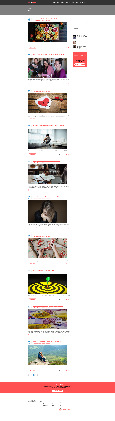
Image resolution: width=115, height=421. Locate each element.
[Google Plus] (68, 47)
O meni (77, 2)
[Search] (85, 19)
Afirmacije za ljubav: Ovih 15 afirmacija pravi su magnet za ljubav (47, 341)
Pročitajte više (32, 47)
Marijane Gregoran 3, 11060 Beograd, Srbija (65, 410)
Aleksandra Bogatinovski (37, 20)
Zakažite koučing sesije (80, 64)
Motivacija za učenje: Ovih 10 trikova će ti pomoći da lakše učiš (46, 161)
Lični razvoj (43, 20)
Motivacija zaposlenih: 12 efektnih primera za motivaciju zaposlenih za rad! (49, 54)
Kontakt (81, 2)
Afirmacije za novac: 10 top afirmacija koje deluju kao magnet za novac (48, 306)
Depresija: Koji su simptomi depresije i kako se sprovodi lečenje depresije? (49, 196)
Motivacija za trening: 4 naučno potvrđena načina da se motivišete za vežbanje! (82, 36)
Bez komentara (48, 20)
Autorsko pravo (45, 405)
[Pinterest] (66, 47)
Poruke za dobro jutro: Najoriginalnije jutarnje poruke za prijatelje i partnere (49, 89)
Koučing (62, 2)
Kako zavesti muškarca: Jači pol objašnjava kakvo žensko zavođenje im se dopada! (81, 46)
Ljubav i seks (68, 2)
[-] (32, 2)
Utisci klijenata (52, 403)
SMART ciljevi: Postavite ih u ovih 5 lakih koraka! (43, 270)
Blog (73, 2)
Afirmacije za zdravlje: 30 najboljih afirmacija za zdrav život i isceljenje (48, 18)
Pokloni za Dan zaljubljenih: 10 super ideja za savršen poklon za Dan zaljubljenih (50, 234)
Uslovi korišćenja (53, 405)
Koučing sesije (56, 2)
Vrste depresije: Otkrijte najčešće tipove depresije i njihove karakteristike (48, 125)
